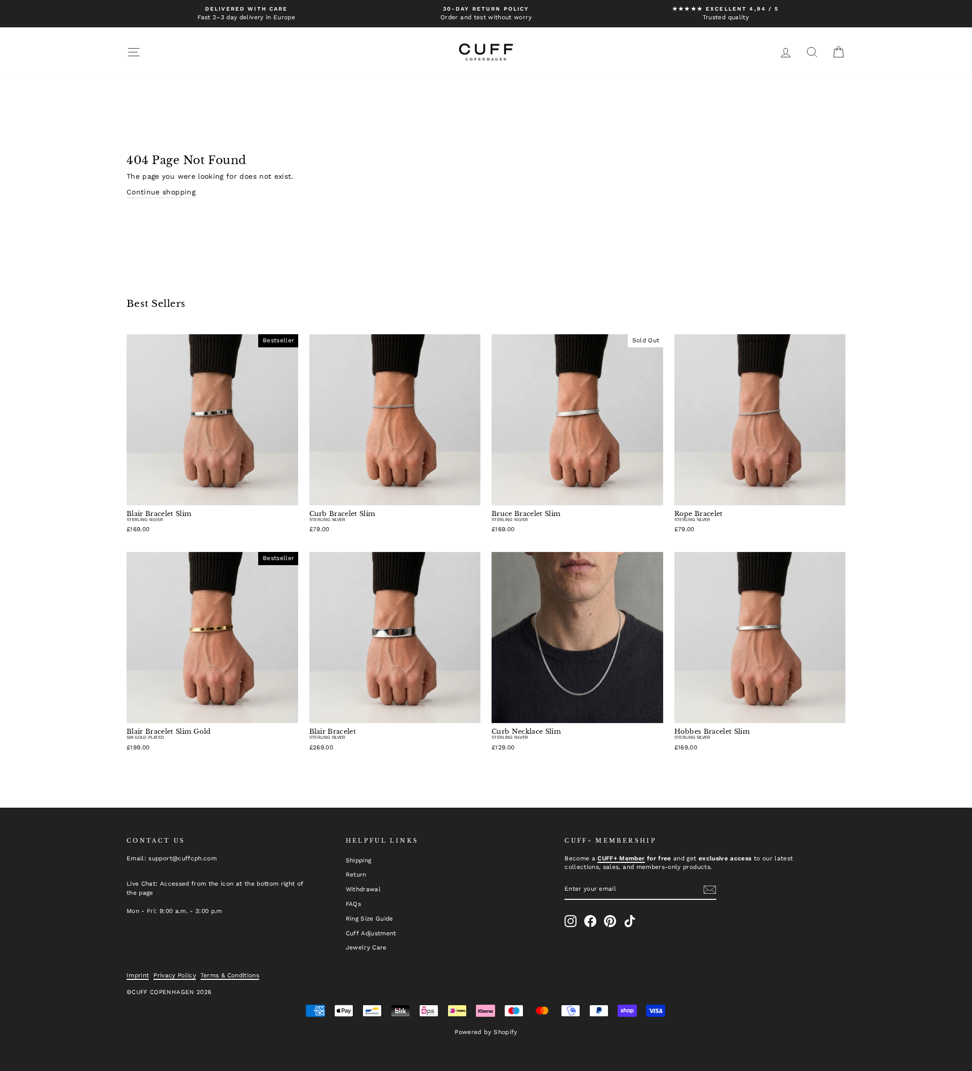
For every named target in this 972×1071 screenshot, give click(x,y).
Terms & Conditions (229, 975)
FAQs (353, 903)
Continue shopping (161, 192)
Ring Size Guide (369, 918)
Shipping (359, 860)
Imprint (138, 975)
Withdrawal (363, 889)
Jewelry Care (366, 947)
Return (356, 874)
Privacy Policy (174, 975)
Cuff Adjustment (371, 933)
